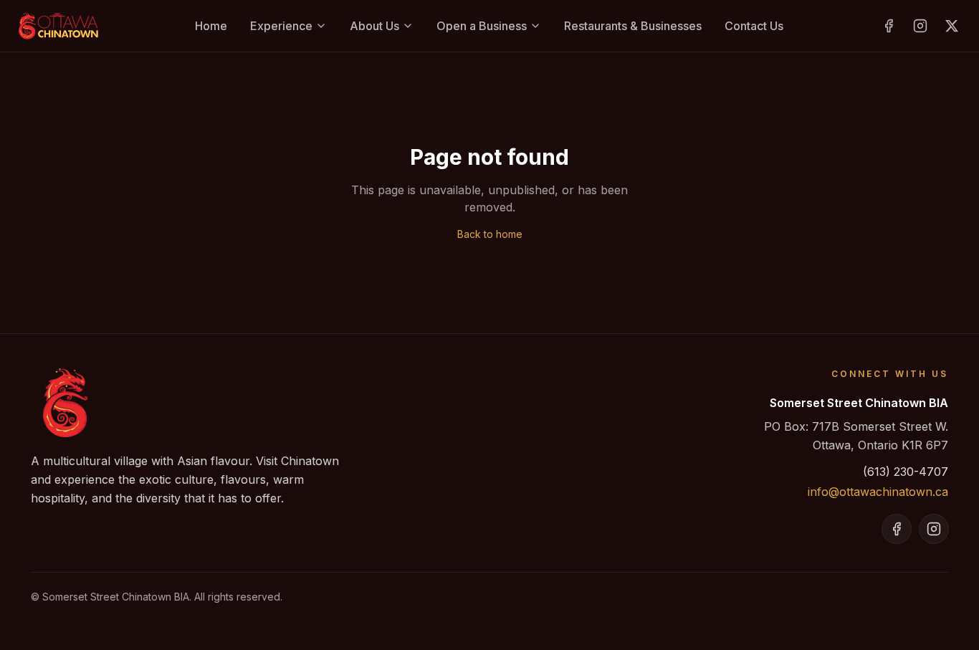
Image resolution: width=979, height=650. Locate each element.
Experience (281, 26)
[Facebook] (889, 26)
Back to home (489, 234)
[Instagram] (920, 26)
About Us (374, 26)
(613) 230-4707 (905, 471)
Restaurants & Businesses (633, 26)
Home (211, 26)
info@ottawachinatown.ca (878, 491)
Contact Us (754, 26)
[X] (952, 26)
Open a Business (481, 26)
